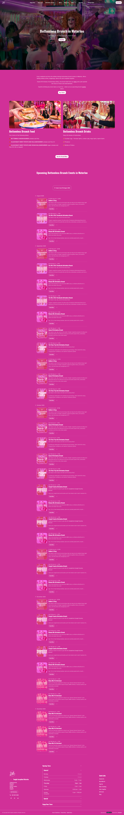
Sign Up (101, 784)
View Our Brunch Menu (62, 156)
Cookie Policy (69, 812)
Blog (100, 794)
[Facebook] (11, 798)
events (84, 87)
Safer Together (102, 789)
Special (46, 798)
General (46, 770)
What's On (66, 2)
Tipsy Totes (40, 2)
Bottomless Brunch (49, 2)
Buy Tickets (62, 92)
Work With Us (102, 781)
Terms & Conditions (56, 812)
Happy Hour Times (47, 804)
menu (75, 81)
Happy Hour (32, 2)
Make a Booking (102, 786)
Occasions (81, 2)
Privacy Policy (63, 812)
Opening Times (46, 766)
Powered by (114, 812)
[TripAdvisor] (18, 798)
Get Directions (14, 792)
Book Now (119, 2)
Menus (60, 2)
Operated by (103, 812)
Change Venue (91, 2)
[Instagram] (14, 798)
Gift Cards (101, 792)
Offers (72, 2)
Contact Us (101, 779)
